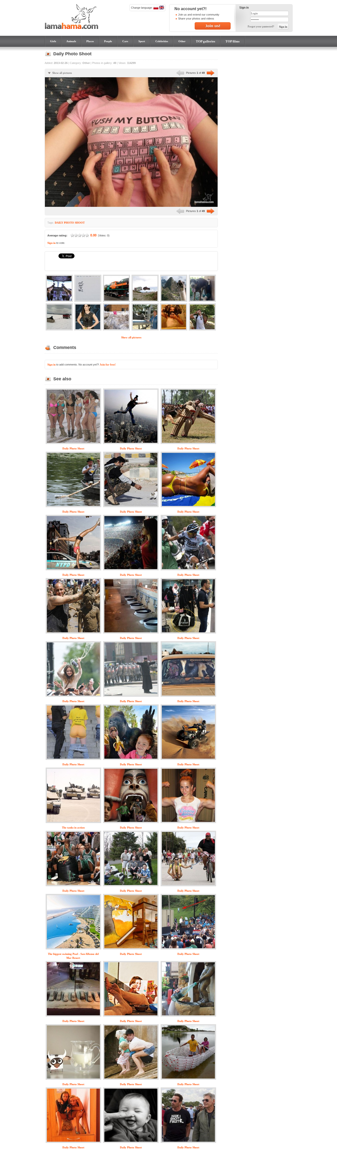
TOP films (232, 41)
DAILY (59, 222)
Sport (141, 41)
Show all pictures (62, 72)
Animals (71, 41)
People (108, 41)
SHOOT (80, 222)
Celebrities (161, 41)
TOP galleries (205, 41)
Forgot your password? (261, 26)
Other (182, 41)
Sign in (51, 242)
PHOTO (69, 222)
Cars (125, 41)
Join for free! (108, 364)
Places (90, 41)
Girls (53, 41)
